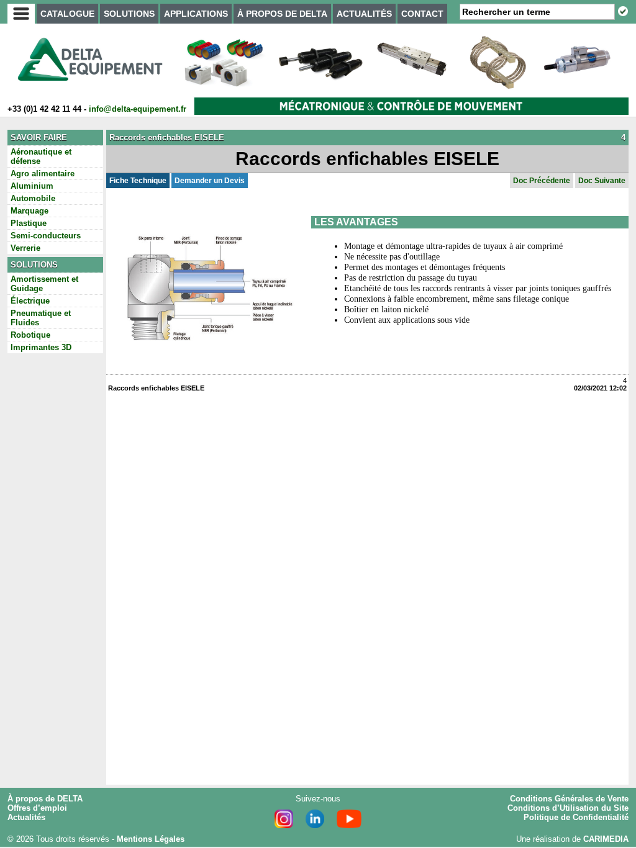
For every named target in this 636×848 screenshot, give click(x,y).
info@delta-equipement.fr (137, 109)
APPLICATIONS (196, 14)
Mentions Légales (150, 839)
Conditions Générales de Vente (569, 798)
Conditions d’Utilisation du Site (568, 808)
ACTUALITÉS (364, 14)
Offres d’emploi (37, 808)
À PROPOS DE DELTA (282, 14)
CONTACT (422, 14)
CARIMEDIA (606, 839)
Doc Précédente (541, 180)
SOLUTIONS (129, 14)
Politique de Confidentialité (576, 817)
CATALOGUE (67, 14)
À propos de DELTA (45, 798)
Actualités (26, 817)
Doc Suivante (601, 180)
